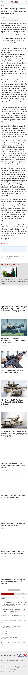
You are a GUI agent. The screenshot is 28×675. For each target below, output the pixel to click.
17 (17, 611)
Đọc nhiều (7, 594)
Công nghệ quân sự (7, 470)
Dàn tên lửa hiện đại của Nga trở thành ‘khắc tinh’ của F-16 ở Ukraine (13, 582)
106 (3, 622)
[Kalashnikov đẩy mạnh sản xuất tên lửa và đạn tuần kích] (14, 484)
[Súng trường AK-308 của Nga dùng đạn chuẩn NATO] (14, 359)
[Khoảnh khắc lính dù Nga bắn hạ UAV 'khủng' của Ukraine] (14, 512)
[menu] (2, 1)
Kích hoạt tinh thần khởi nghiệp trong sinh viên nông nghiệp (8, 281)
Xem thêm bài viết (14, 589)
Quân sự (5, 5)
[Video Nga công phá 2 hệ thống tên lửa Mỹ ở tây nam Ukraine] (14, 540)
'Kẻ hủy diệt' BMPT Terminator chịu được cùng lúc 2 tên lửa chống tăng (12, 402)
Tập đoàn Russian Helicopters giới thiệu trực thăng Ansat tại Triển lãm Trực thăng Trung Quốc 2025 (14, 309)
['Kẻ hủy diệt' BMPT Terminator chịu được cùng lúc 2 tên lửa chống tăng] (14, 388)
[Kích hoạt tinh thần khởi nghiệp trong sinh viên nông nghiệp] (9, 272)
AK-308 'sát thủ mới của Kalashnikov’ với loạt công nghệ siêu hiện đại (13, 340)
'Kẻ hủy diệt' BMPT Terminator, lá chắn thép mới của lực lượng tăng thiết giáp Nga (14, 434)
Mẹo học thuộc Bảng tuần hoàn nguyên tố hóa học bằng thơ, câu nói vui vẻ (13, 627)
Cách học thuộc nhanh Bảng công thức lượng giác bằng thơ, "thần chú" (13, 610)
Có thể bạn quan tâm (10, 265)
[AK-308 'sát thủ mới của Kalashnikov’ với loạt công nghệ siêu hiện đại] (14, 327)
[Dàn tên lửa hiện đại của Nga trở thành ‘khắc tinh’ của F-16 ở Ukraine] (14, 568)
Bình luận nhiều (20, 594)
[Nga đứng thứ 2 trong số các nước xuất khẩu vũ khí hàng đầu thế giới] (14, 452)
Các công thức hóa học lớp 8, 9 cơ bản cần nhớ (13, 620)
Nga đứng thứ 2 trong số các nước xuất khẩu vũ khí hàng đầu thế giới (13, 465)
